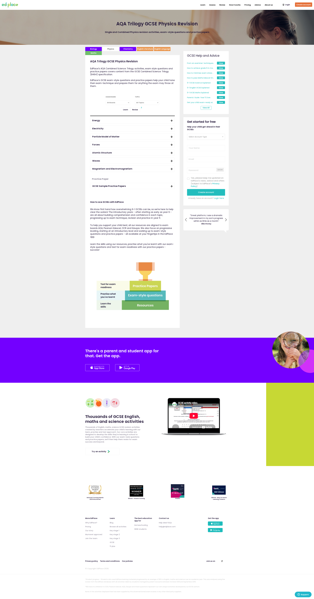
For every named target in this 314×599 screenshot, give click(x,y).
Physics (110, 49)
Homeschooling (141, 525)
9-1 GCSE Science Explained (198, 83)
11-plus (112, 546)
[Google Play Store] (127, 370)
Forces (96, 144)
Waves (96, 160)
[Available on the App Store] (218, 524)
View (221, 63)
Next (226, 221)
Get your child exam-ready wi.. (200, 102)
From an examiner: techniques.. (200, 63)
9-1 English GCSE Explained (198, 87)
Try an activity (99, 451)
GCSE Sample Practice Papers (109, 186)
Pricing (247, 5)
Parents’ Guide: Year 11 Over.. (199, 97)
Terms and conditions (110, 561)
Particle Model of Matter (105, 136)
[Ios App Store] (97, 370)
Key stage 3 (115, 538)
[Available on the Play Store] (218, 531)
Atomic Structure (102, 152)
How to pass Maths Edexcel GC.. (200, 78)
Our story (89, 530)
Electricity (98, 128)
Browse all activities (118, 526)
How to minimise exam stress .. (200, 73)
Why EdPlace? (91, 522)
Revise (135, 109)
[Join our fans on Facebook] (222, 561)
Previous (186, 221)
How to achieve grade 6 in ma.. (200, 68)
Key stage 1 (114, 530)
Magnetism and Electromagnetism (112, 168)
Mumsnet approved (93, 534)
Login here (219, 198)
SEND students (140, 529)
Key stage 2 (115, 534)
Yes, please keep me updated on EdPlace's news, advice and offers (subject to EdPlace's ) (207, 182)
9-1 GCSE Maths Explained (198, 92)
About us (269, 5)
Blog (111, 522)
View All (206, 107)
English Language (162, 49)
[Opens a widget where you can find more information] (303, 595)
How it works (235, 5)
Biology (93, 49)
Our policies (127, 561)
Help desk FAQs (165, 522)
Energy (96, 120)
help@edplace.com (167, 526)
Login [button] (287, 4)
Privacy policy (91, 561)
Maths (93, 53)
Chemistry (128, 49)
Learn (202, 5)
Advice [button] (258, 5)
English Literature (145, 49)
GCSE (112, 542)
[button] (206, 137)
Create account (303, 4)
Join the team (91, 538)
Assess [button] (212, 5)
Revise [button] (222, 5)
